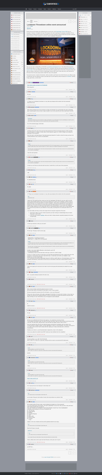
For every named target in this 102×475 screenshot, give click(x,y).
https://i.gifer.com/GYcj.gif (32, 378)
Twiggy (32, 272)
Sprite (32, 301)
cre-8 (31, 336)
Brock (32, 370)
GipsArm (31, 157)
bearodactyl (32, 107)
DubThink (32, 228)
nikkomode (33, 310)
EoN (31, 177)
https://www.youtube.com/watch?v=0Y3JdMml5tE (37, 85)
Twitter (58, 473)
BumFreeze (33, 390)
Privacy (29, 473)
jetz (31, 91)
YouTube (71, 473)
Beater (31, 82)
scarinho (32, 444)
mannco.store (30, 69)
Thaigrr (31, 128)
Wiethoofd (29, 28)
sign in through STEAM (48, 457)
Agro (31, 191)
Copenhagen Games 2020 (62, 31)
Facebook (67, 473)
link (74, 89)
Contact (26, 473)
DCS (31, 235)
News (32, 26)
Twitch (76, 473)
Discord (62, 473)
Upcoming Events (17, 32)
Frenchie (32, 279)
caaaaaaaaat (33, 357)
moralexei (32, 115)
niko (31, 344)
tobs (31, 184)
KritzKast (70, 68)
